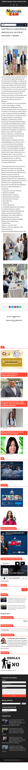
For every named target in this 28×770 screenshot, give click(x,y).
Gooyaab (22, 760)
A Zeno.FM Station (5, 581)
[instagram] (17, 5)
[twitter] (14, 5)
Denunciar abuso (5, 613)
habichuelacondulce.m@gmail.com (17, 638)
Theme (11, 760)
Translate (13, 712)
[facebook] (11, 5)
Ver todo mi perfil (5, 648)
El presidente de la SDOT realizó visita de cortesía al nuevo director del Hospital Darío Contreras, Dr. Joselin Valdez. (13, 731)
